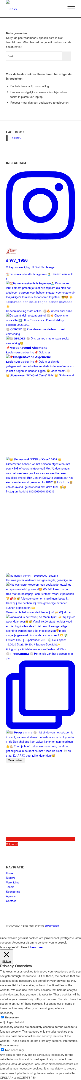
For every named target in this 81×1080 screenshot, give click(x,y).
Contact (11, 901)
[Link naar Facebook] (65, 930)
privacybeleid (52, 925)
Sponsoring (13, 891)
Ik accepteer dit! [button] (10, 947)
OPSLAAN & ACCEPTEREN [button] (18, 1077)
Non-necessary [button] (9, 1045)
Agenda (11, 896)
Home (9, 873)
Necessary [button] (6, 1013)
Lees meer (36, 947)
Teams (10, 887)
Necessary (12, 1017)
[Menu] (69, 8)
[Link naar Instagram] (71, 930)
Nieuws (10, 878)
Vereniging (12, 882)
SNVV (17, 137)
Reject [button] (25, 947)
